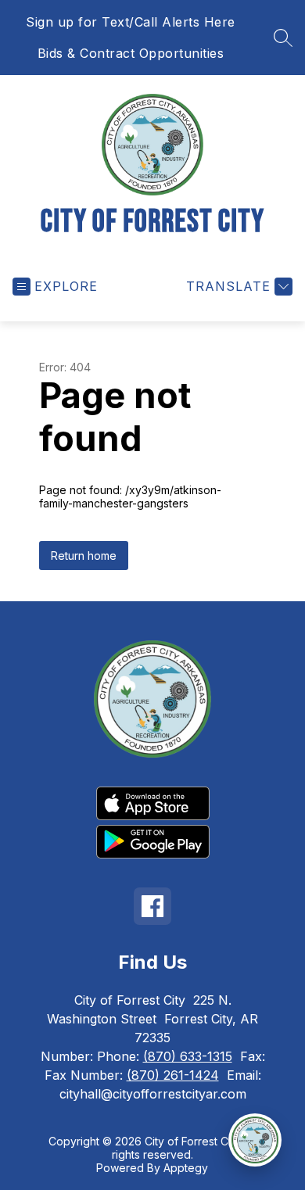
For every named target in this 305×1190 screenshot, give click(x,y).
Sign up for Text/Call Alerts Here (130, 22)
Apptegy (185, 1167)
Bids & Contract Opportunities (131, 53)
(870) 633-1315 (187, 1056)
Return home (84, 555)
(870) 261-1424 (173, 1075)
